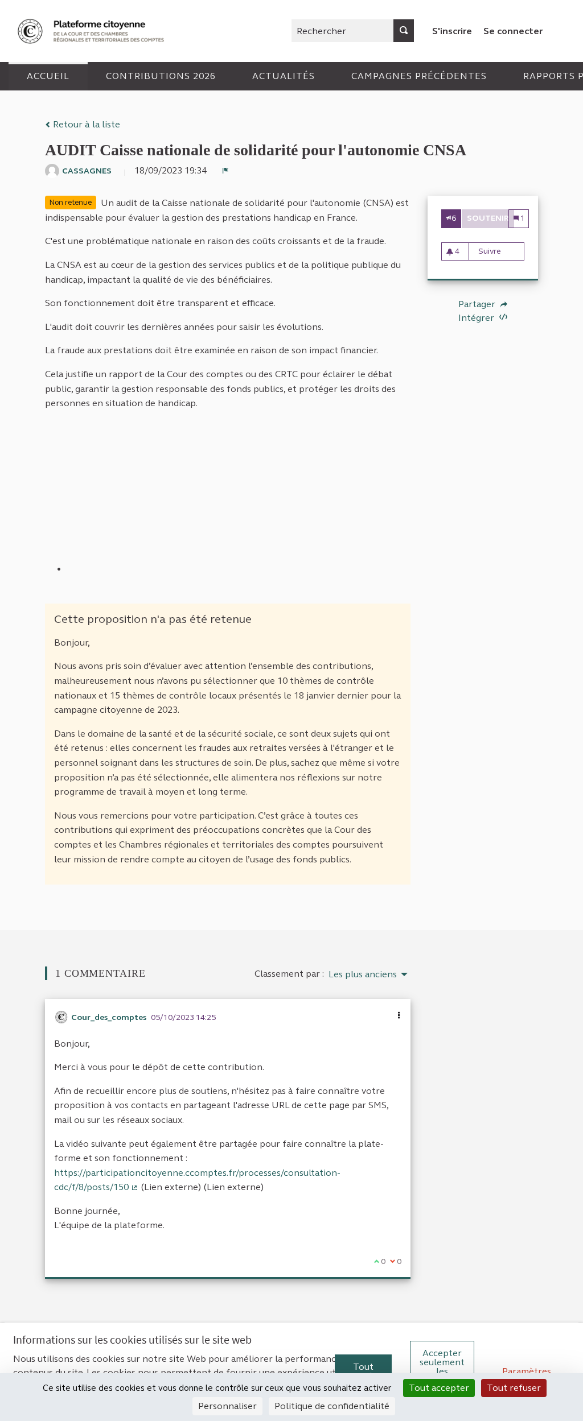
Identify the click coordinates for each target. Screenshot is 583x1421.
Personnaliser (227, 1406)
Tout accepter (363, 1371)
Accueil (48, 76)
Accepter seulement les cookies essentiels (442, 1371)
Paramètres (526, 1371)
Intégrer (477, 318)
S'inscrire (452, 31)
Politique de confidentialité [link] (331, 1406)
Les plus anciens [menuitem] (363, 974)
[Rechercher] (403, 30)
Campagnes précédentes (419, 76)
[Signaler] (225, 170)
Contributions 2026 (161, 76)
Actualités (283, 76)
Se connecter (513, 31)
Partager (478, 304)
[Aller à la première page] (92, 31)
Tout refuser (514, 1387)
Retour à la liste (85, 124)
